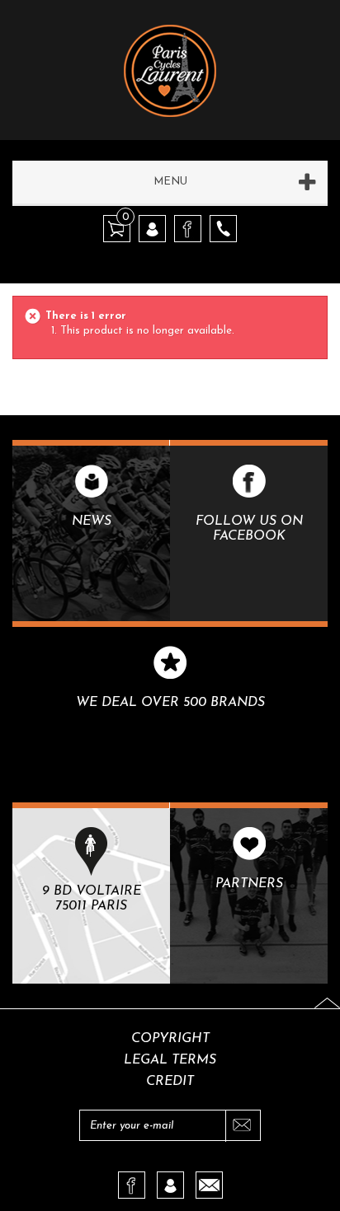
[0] (116, 227)
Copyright (170, 1038)
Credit (170, 1081)
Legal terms (170, 1060)
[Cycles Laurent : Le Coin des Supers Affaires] (170, 58)
